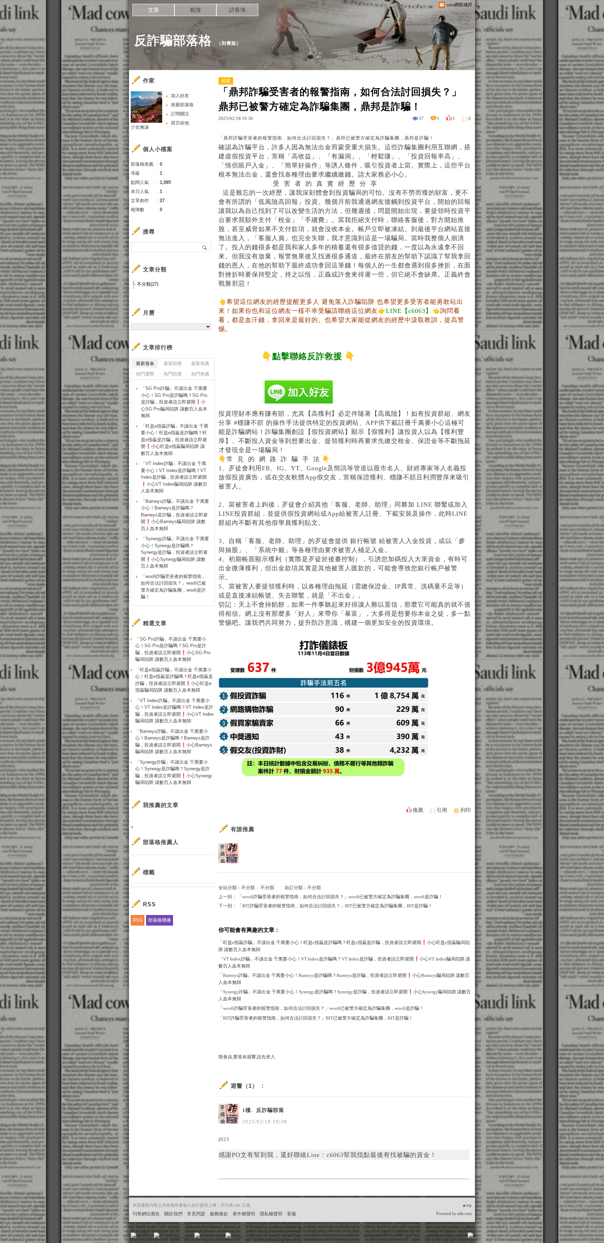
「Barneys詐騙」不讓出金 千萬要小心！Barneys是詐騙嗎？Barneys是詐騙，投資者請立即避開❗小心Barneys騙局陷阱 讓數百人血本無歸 (343, 979)
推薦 (418, 810)
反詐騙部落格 (173, 40)
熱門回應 (173, 374)
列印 (465, 810)
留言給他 (180, 123)
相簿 (195, 10)
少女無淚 (140, 127)
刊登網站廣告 (146, 1213)
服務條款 (219, 1213)
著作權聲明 (243, 1213)
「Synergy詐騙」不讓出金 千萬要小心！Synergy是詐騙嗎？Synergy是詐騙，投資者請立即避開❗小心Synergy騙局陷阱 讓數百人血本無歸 (344, 995)
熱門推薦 (200, 374)
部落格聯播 (159, 920)
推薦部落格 (182, 104)
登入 (426, 1237)
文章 (153, 10)
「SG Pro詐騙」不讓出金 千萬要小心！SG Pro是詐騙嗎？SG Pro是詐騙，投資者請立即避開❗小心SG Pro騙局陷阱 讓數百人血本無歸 (174, 402)
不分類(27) (147, 284)
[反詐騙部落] (228, 853)
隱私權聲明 (271, 1213)
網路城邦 (456, 1237)
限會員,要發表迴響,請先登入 (246, 1056)
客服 (291, 1213)
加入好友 (180, 95)
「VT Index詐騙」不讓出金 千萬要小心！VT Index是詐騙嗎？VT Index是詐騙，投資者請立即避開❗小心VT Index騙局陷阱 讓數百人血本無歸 (344, 962)
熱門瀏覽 (145, 374)
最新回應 (173, 363)
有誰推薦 (242, 829)
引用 (442, 810)
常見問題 (196, 1213)
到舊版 (229, 43)
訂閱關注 (180, 113)
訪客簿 (237, 10)
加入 (439, 1237)
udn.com (464, 1213)
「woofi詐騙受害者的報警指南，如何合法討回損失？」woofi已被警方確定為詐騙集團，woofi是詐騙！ (340, 896)
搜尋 (205, 247)
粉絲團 (145, 1237)
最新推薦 (200, 363)
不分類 (248, 887)
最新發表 (145, 363)
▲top (467, 1205)
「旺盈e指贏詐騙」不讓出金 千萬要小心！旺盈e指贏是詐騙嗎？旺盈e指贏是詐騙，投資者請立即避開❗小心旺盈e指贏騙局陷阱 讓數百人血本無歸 (344, 946)
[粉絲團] (133, 1235)
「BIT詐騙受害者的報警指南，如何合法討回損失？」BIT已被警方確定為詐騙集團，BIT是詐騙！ (335, 905)
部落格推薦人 (161, 842)
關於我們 (173, 1213)
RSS (137, 920)
